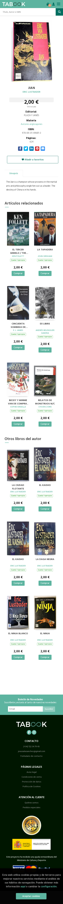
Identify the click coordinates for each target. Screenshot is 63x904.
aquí (22, 886)
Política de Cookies (32, 786)
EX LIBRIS (45, 324)
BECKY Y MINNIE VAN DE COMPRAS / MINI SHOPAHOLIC (18, 402)
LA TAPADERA (45, 250)
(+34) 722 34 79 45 (31, 746)
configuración (49, 886)
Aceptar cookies (31, 896)
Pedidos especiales (31, 807)
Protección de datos (31, 781)
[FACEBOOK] (29, 732)
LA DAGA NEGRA (45, 559)
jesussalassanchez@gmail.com (31, 751)
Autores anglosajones (31, 124)
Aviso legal (32, 772)
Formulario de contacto (31, 756)
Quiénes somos (31, 802)
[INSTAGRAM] (34, 732)
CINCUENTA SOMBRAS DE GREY (18, 325)
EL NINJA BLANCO (18, 633)
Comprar (18, 273)
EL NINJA (45, 633)
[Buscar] (59, 12)
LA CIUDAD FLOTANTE (18, 486)
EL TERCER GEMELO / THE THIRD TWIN (18, 251)
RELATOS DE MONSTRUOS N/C (45, 402)
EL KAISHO (45, 485)
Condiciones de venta (32, 777)
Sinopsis (13, 173)
